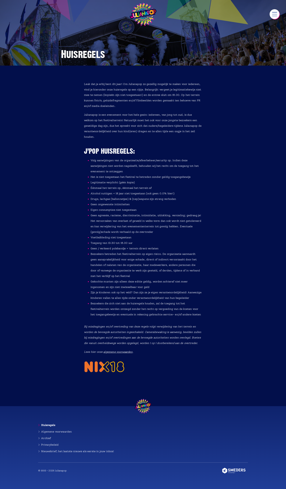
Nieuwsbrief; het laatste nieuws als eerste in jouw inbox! (77, 451)
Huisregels (48, 425)
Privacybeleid (50, 444)
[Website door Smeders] (235, 470)
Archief (46, 438)
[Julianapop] (143, 14)
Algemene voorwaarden (56, 431)
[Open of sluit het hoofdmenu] (274, 14)
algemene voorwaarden (117, 351)
